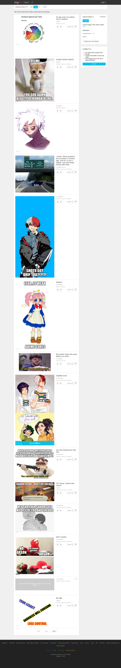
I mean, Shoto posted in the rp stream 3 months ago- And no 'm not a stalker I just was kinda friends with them (65, 161)
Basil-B (84, 36)
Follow (86, 20)
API (97, 643)
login (84, 26)
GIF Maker (12, 643)
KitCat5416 (59, 105)
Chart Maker (53, 643)
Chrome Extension (70, 650)
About (81, 643)
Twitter (54, 650)
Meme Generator (20, 643)
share (69, 26)
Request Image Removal (112, 643)
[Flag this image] (75, 26)
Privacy (87, 643)
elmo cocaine (61, 537)
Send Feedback (61, 645)
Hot (31, 7)
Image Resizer (75, 643)
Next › (54, 631)
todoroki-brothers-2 (21, 7)
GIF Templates (44, 643)
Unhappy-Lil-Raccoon (61, 167)
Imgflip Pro (4, 643)
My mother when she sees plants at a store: (66, 355)
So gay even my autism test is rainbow (65, 18)
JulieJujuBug (59, 284)
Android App (61, 650)
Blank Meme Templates (33, 643)
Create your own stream (91, 41)
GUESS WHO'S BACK (65, 59)
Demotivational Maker (63, 643)
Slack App (102, 643)
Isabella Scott (61, 376)
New (35, 7)
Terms (92, 643)
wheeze (59, 282)
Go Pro (94, 64)
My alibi (59, 598)
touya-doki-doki (89, 33)
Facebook (48, 650)
